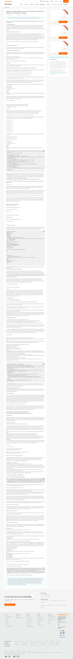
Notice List (29, 650)
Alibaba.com (29, 652)
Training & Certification (30, 626)
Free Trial (17, 616)
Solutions (32, 4)
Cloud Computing (24, 644)
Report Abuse (39, 620)
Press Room (50, 620)
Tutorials (50, 644)
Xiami (55, 652)
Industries (31, 644)
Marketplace (42, 4)
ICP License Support (30, 620)
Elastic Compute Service (19, 641)
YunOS (41, 652)
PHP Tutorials (56, 644)
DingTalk (58, 652)
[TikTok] (59, 624)
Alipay (61, 652)
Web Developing (43, 644)
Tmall (18, 652)
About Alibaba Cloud (8, 616)
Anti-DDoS (30, 641)
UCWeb (50, 652)
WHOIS (49, 622)
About (21, 4)
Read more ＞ (39, 17)
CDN (26, 641)
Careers (5, 650)
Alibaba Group (6, 652)
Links (35, 650)
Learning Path (51, 642)
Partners (48, 4)
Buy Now (63, 21)
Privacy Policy (18, 650)
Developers (37, 644)
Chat (41, 596)
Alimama (35, 652)
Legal (24, 650)
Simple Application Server (20, 617)
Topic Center (17, 644)
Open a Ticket (43, 602)
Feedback (39, 622)
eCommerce (46, 641)
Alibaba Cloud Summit (9, 626)
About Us (11, 650)
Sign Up (65, 1)
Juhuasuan (21, 652)
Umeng (52, 652)
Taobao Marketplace (13, 652)
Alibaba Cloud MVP (51, 617)
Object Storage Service (38, 641)
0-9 (53, 646)
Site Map (49, 623)
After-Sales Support (40, 619)
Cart (52, 1)
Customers (7, 620)
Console (56, 1)
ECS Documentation (24, 642)
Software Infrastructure (43, 642)
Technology (28, 616)
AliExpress (25, 652)
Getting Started (29, 622)
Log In (61, 1)
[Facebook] (59, 622)
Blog (27, 623)
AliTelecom (44, 652)
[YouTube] (65, 622)
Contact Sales (65, 4)
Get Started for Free (10, 604)
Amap (47, 652)
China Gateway (29, 619)
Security (58, 641)
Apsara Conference (8, 625)
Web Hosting (53, 641)
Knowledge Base (29, 617)
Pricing (36, 4)
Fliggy (38, 652)
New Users (58, 642)
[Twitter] (63, 622)
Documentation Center (51, 616)
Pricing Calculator (40, 625)
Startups (6, 623)
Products (26, 4)
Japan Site (17, 642)
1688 (32, 652)
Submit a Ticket (39, 617)
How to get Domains (33, 642)
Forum (38, 623)
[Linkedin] (61, 622)
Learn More (54, 21)
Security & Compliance (51, 619)
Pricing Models (7, 617)
